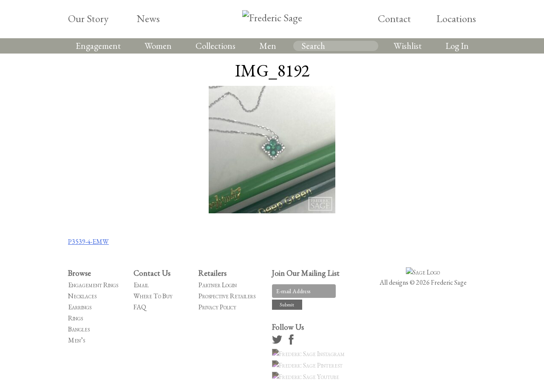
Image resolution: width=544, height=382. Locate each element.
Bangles (79, 329)
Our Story (88, 18)
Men (267, 45)
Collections (215, 45)
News (148, 18)
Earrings (79, 307)
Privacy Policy (217, 307)
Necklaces (82, 295)
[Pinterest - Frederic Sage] (308, 365)
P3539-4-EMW (88, 241)
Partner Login (217, 284)
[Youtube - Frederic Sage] (307, 376)
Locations (456, 18)
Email (141, 284)
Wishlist (408, 45)
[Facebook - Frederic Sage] (292, 342)
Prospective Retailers (226, 295)
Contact (394, 18)
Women (158, 45)
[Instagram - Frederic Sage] (309, 353)
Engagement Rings (93, 284)
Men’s (76, 340)
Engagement (98, 45)
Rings (75, 318)
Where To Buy (153, 295)
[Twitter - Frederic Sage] (278, 342)
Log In (457, 45)
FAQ (139, 307)
